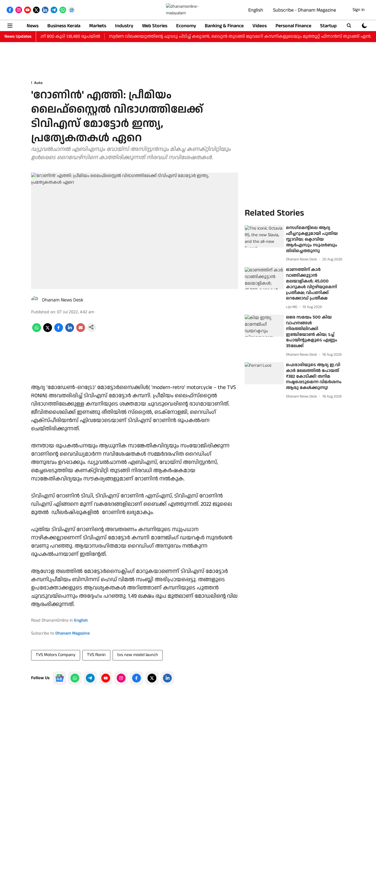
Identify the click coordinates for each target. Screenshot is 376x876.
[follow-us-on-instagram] (121, 678)
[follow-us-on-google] (59, 678)
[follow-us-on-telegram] (90, 678)
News (33, 25)
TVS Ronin (96, 655)
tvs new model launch (137, 655)
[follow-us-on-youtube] (105, 678)
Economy (186, 25)
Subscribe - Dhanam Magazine (304, 10)
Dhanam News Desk (62, 299)
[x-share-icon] (47, 331)
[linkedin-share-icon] (69, 331)
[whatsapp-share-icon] (36, 331)
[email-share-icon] (80, 331)
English (255, 10)
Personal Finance (293, 25)
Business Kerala (63, 25)
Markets (97, 25)
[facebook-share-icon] (58, 331)
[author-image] (35, 300)
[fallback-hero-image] (264, 236)
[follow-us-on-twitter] (152, 678)
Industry (124, 25)
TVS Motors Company (55, 655)
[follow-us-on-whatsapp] (74, 678)
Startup (328, 25)
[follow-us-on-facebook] (136, 678)
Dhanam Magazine (72, 633)
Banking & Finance (224, 25)
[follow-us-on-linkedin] (167, 678)
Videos (259, 25)
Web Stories (154, 25)
